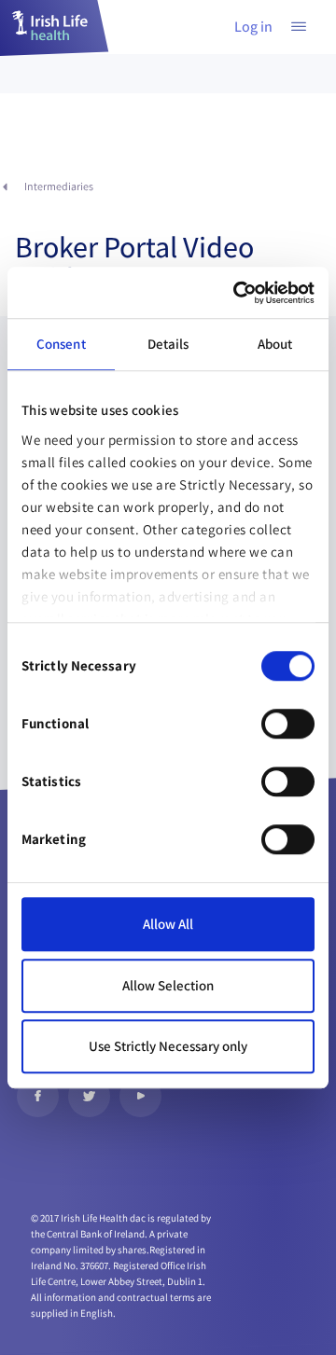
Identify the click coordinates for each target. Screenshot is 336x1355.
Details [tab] (168, 344)
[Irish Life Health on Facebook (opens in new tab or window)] (38, 1096)
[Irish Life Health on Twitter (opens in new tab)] (89, 1096)
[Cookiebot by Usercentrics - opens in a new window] (237, 293)
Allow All (168, 924)
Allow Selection (168, 985)
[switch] (288, 724)
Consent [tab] (61, 344)
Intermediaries (58, 186)
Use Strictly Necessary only (168, 1046)
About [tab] (275, 344)
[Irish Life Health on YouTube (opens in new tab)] (140, 1096)
